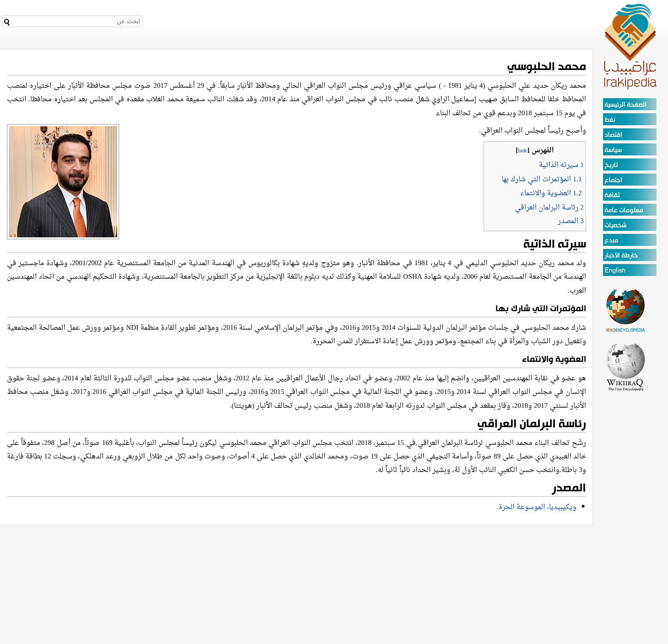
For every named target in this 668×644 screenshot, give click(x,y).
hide (522, 151)
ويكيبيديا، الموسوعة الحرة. (536, 507)
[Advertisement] (625, 508)
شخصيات (616, 225)
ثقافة (612, 195)
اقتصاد (613, 135)
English (615, 270)
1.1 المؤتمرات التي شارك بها (541, 179)
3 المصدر (571, 221)
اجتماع (613, 180)
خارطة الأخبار (621, 255)
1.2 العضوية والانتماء (551, 193)
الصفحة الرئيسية (626, 105)
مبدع (611, 240)
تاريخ (611, 165)
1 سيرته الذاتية (561, 165)
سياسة (613, 150)
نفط (610, 120)
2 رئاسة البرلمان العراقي (549, 207)
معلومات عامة (624, 210)
